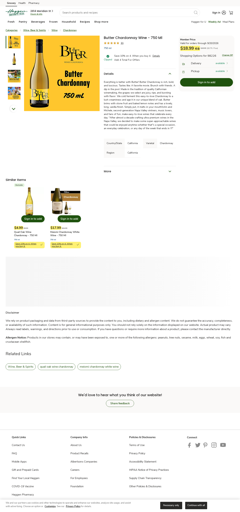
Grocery (11, 3)
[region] (120, 506)
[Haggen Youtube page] (223, 444)
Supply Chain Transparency (145, 478)
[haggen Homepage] (17, 12)
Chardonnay (70, 30)
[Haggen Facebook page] (190, 444)
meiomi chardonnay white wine (99, 367)
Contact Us (18, 445)
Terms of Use (137, 445)
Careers (74, 470)
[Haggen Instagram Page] (214, 444)
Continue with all (196, 505)
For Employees (79, 478)
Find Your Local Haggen (26, 478)
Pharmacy (33, 3)
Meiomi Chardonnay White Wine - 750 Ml (64, 233)
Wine (54, 30)
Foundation (77, 486)
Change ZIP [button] (227, 55)
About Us (76, 445)
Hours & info (36, 14)
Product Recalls (79, 453)
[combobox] (129, 12)
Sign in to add (206, 82)
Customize (50, 506)
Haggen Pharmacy (23, 494)
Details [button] (156, 56)
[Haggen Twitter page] (197, 444)
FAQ (14, 453)
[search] (195, 12)
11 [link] (122, 43)
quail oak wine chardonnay (56, 367)
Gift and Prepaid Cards (25, 470)
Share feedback (120, 403)
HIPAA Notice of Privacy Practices (149, 470)
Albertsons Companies (83, 461)
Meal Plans (228, 22)
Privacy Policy (137, 453)
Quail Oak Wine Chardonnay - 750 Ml (25, 233)
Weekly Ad (214, 22)
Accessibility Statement (142, 461)
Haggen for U (198, 22)
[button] (42, 11)
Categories (12, 30)
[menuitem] (11, 21)
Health (22, 3)
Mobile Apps (19, 461)
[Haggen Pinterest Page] (205, 444)
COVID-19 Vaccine (23, 486)
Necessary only (171, 505)
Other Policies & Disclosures (145, 486)
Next (13, 108)
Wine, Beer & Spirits (34, 30)
